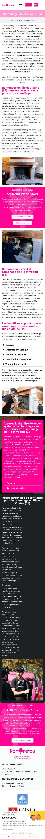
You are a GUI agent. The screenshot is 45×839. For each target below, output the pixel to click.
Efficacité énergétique (16, 350)
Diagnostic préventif (16, 354)
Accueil (13, 20)
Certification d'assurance (18, 359)
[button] (21, 5)
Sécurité (9, 345)
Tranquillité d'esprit (15, 364)
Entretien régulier (16, 488)
